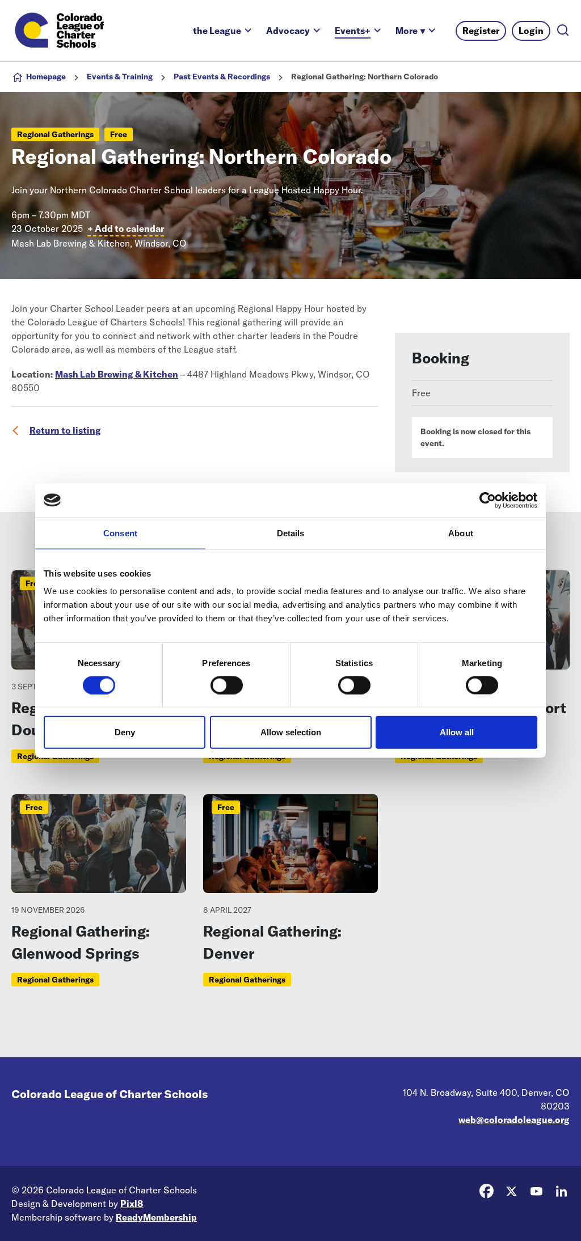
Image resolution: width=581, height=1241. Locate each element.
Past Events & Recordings (222, 76)
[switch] (226, 685)
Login (531, 30)
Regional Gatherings (55, 134)
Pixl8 (132, 1203)
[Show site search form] (563, 31)
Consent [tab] (120, 532)
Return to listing (65, 430)
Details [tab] (291, 532)
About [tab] (460, 532)
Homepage (46, 76)
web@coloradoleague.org (514, 1119)
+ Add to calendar (125, 228)
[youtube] (536, 1191)
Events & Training (120, 76)
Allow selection (290, 732)
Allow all (457, 732)
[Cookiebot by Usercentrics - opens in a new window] (487, 500)
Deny (125, 732)
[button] (410, 31)
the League (217, 30)
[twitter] (511, 1191)
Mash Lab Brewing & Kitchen (116, 374)
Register (480, 30)
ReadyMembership (156, 1217)
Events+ (353, 30)
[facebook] (486, 1191)
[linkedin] (561, 1191)
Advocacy (288, 30)
